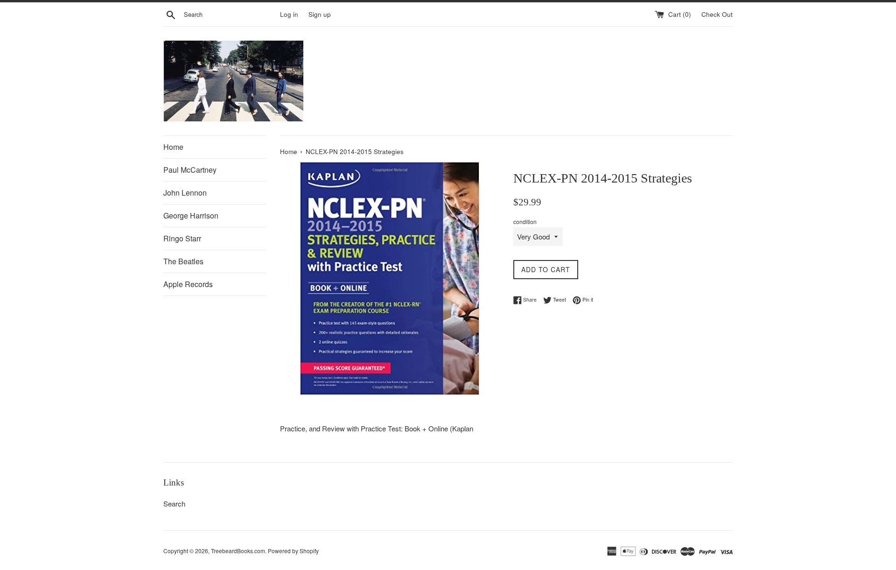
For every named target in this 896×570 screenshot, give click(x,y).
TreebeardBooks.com (238, 551)
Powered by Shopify (293, 551)
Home (173, 146)
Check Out (717, 14)
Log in (289, 14)
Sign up (319, 14)
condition (525, 221)
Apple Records (188, 284)
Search (174, 503)
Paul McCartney (190, 169)
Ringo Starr (182, 238)
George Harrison (190, 215)
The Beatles (183, 261)
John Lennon (185, 192)
